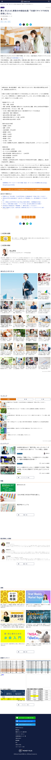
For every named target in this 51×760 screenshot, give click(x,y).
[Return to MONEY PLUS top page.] (25, 1)
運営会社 (17, 729)
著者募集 (17, 740)
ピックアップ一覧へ (25, 477)
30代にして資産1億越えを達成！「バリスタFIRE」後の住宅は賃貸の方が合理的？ (22, 204)
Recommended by (45, 371)
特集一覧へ (25, 514)
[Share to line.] (27, 24)
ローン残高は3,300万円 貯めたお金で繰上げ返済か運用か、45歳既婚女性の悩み (22, 202)
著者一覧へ (25, 563)
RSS (16, 742)
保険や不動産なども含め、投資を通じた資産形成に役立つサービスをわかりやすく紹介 (23, 207)
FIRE (5, 21)
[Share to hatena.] (31, 24)
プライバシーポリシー (20, 734)
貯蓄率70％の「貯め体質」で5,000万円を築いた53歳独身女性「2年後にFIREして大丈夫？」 (25, 196)
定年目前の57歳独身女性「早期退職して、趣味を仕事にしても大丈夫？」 (20, 205)
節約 (9, 21)
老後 (7, 4)
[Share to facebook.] (20, 24)
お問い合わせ (18, 738)
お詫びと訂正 (18, 744)
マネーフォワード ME (20, 746)
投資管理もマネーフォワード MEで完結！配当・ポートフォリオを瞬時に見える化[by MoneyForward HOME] (25, 184)
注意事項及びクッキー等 (21, 736)
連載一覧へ (25, 651)
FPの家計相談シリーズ (17, 58)
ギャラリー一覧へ (25, 704)
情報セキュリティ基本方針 (21, 732)
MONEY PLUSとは (19, 727)
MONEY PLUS (3, 4)
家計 (2, 21)
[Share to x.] (24, 24)
